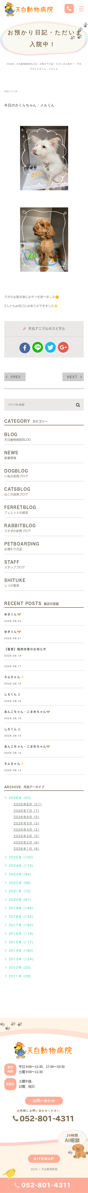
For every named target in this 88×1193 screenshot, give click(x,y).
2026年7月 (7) (27, 810)
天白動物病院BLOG (26, 64)
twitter (50, 347)
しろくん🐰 (12, 694)
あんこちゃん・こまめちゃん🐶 (27, 711)
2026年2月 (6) (27, 842)
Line (37, 347)
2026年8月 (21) (28, 804)
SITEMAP (44, 1159)
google (63, 347)
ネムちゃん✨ (14, 677)
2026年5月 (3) (27, 823)
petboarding (19, 82)
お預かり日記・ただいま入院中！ (57, 64)
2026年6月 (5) (27, 816)
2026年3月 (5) (27, 836)
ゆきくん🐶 (12, 614)
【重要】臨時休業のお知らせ (25, 649)
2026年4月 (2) (27, 829)
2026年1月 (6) (27, 848)
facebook (24, 348)
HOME (10, 64)
